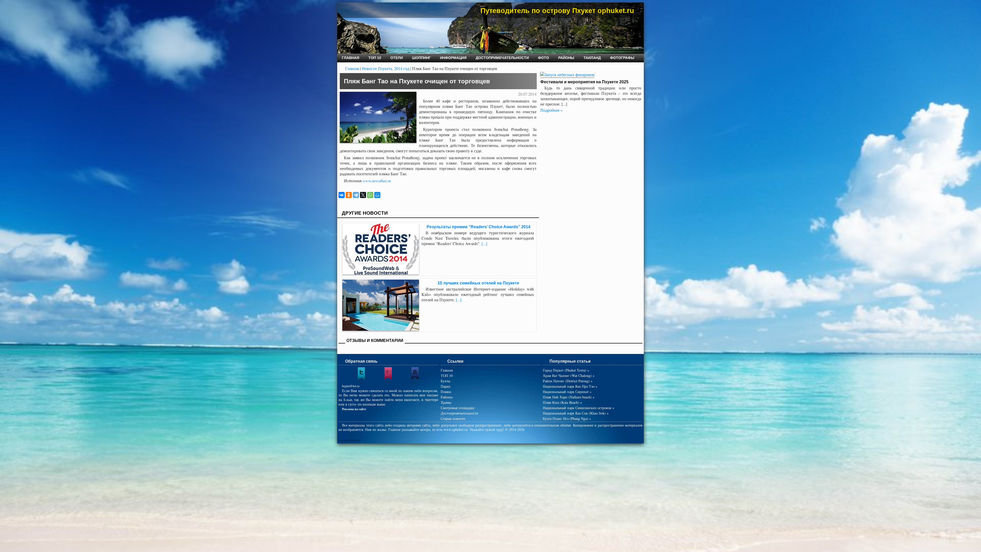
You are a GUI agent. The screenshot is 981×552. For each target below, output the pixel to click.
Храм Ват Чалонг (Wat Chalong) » (568, 375)
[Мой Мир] (377, 195)
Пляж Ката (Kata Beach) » (562, 402)
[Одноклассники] (349, 195)
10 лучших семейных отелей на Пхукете (478, 283)
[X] (363, 195)
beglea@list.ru (350, 386)
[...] (484, 243)
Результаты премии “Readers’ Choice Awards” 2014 (478, 227)
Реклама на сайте (354, 409)
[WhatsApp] (370, 195)
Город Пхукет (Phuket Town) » (566, 370)
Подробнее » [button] (551, 110)
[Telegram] (356, 195)
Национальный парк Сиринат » (567, 391)
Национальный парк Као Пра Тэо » (570, 386)
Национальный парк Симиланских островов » (578, 407)
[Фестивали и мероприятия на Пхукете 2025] (567, 74)
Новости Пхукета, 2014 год (385, 68)
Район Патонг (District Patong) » (567, 380)
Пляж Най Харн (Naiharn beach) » (568, 397)
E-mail (348, 400)
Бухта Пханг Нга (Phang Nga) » (567, 418)
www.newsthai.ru (377, 180)
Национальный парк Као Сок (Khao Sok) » (576, 413)
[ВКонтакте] (341, 195)
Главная (352, 68)
